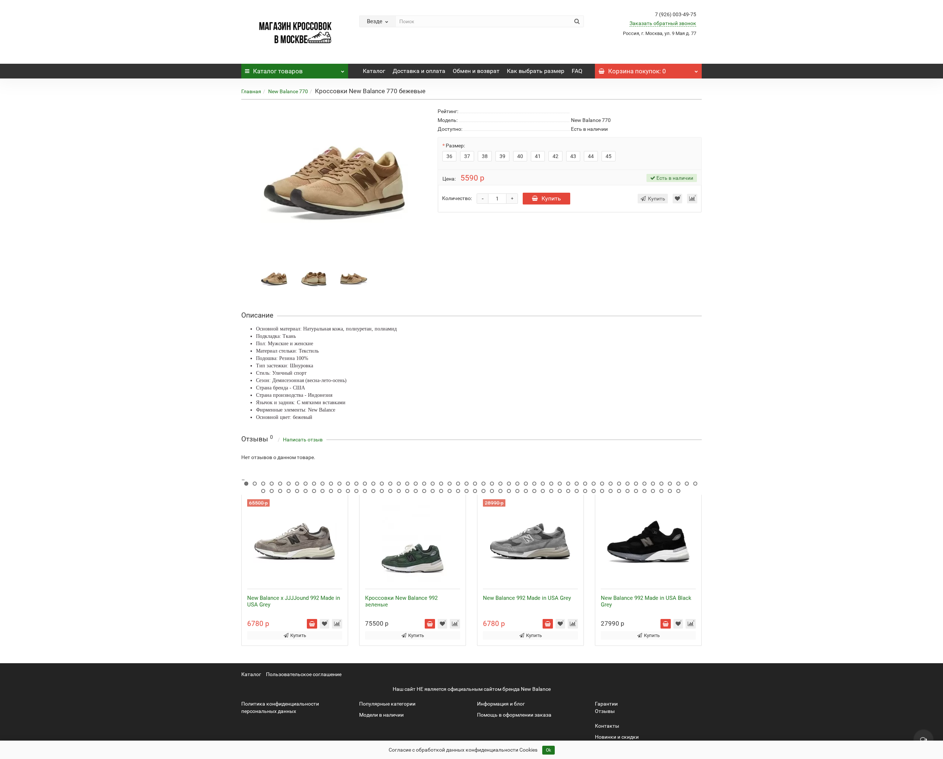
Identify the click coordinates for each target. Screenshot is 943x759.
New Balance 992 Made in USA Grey (527, 598)
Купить (551, 198)
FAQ (577, 70)
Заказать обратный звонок (663, 23)
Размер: (455, 145)
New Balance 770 (288, 91)
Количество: (457, 198)
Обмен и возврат (476, 70)
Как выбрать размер (535, 70)
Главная (251, 91)
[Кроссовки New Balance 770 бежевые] (274, 278)
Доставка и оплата (419, 70)
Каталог (278, 71)
